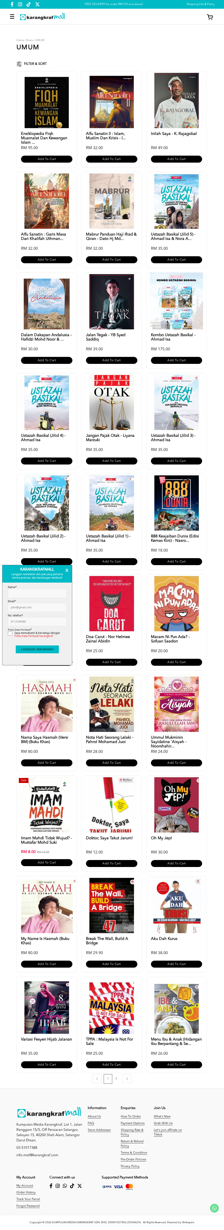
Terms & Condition (134, 1152)
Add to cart (47, 159)
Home (20, 40)
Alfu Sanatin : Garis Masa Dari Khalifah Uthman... (43, 236)
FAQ (91, 1123)
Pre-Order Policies (133, 1159)
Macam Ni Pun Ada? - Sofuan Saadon (170, 639)
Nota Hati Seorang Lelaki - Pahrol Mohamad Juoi (109, 740)
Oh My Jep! (161, 838)
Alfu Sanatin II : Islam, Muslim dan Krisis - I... (106, 136)
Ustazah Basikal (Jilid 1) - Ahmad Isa (108, 538)
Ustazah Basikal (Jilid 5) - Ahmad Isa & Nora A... (173, 236)
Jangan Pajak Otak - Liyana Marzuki (110, 438)
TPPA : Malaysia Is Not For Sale (109, 1041)
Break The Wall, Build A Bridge (107, 941)
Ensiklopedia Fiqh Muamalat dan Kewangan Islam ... (44, 136)
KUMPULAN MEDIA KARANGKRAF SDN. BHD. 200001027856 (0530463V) (96, 1222)
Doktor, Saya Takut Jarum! (109, 838)
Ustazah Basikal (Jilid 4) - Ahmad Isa (43, 438)
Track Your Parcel (28, 1199)
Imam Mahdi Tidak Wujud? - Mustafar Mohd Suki (46, 840)
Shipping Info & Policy (201, 4)
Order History (26, 1192)
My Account (24, 1185)
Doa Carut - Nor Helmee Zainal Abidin (108, 639)
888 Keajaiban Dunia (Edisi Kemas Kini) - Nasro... (175, 538)
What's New (162, 1116)
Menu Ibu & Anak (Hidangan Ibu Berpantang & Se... (176, 1041)
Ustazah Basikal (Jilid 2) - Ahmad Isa (43, 538)
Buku (29, 40)
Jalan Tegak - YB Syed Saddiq (105, 337)
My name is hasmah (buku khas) (45, 941)
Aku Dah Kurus (164, 939)
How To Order (131, 1116)
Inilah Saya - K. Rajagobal (174, 134)
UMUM (39, 40)
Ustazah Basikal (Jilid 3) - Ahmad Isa (173, 438)
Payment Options (133, 1123)
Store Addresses (99, 1130)
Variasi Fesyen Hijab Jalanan (46, 1039)
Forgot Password (28, 1206)
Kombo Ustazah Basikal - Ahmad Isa (173, 337)
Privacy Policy (130, 1166)
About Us (94, 1116)
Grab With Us (163, 1123)
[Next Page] (127, 1078)
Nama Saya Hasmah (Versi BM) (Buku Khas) (44, 740)
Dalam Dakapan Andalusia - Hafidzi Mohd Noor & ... (46, 337)
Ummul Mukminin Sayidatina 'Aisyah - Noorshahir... (169, 740)
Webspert (188, 1222)
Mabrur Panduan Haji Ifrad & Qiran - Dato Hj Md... (111, 236)
